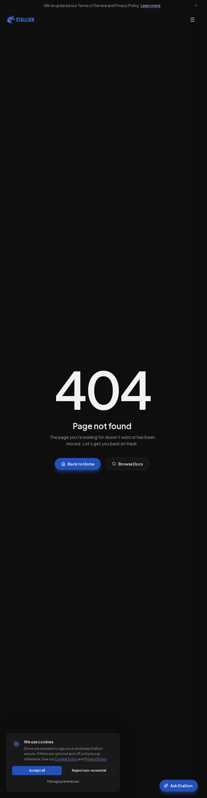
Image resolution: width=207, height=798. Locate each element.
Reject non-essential (89, 770)
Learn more (150, 5)
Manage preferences (63, 781)
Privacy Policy (96, 759)
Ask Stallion (181, 785)
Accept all (37, 770)
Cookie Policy (66, 759)
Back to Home (81, 463)
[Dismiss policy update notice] (196, 5)
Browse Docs (130, 463)
